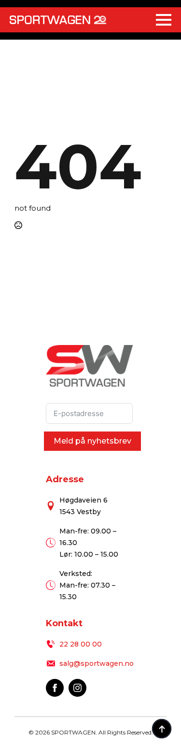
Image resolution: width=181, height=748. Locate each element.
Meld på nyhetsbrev (92, 441)
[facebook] (55, 688)
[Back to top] (161, 728)
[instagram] (77, 688)
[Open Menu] (163, 20)
